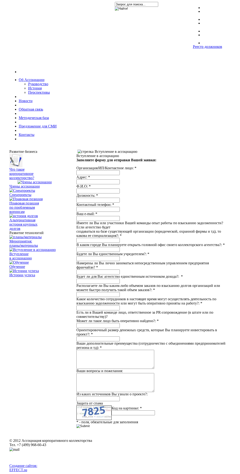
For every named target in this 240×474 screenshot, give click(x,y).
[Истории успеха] (24, 271)
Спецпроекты (20, 195)
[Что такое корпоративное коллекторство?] (15, 166)
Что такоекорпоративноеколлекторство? (21, 173)
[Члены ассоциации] (35, 182)
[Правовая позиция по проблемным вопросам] (26, 199)
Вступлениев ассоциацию (20, 256)
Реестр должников (207, 47)
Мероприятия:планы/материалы (23, 243)
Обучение (17, 267)
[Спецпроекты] (22, 191)
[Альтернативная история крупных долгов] (23, 216)
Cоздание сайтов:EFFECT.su (23, 468)
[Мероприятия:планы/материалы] (25, 237)
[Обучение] (19, 262)
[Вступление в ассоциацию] (32, 250)
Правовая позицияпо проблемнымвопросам (24, 207)
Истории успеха (22, 275)
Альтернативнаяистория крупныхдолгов (23, 224)
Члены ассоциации (24, 186)
